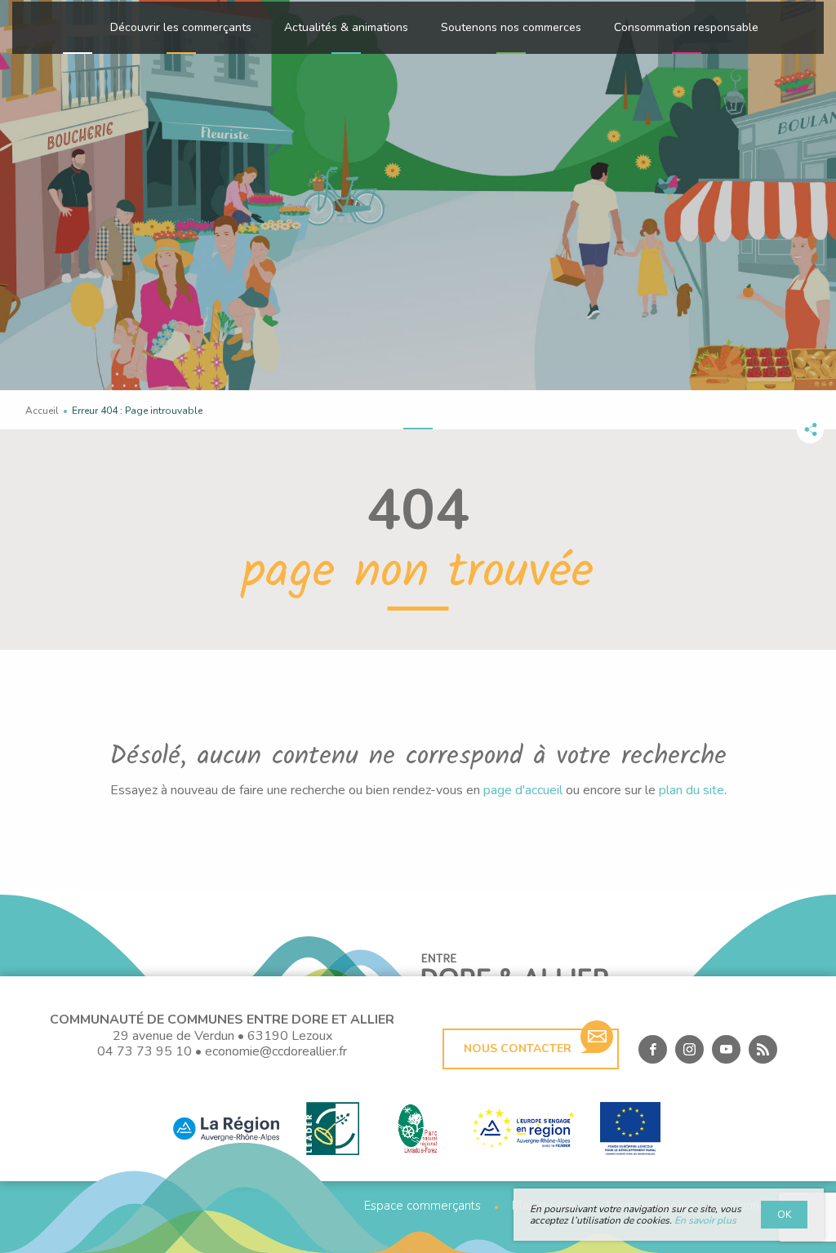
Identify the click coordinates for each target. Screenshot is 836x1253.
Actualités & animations (346, 27)
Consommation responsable (686, 27)
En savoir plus (705, 1220)
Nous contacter (517, 1048)
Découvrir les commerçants (180, 27)
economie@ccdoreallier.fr (276, 1051)
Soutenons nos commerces (511, 27)
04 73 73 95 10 (144, 1051)
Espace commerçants (422, 1206)
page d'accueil (523, 790)
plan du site (691, 790)
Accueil (42, 410)
